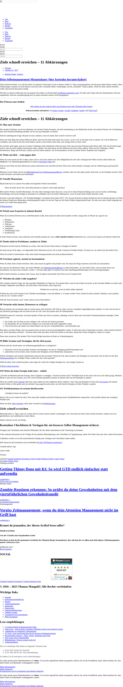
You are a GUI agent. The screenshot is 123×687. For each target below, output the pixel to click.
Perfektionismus (49, 404)
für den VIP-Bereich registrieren (49, 442)
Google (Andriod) (71, 111)
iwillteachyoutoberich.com (68, 93)
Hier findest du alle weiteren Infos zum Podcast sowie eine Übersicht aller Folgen (61, 106)
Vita (6, 19)
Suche (2, 45)
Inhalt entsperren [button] (6, 669)
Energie (22, 382)
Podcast (8, 24)
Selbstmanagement (7, 358)
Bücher (7, 26)
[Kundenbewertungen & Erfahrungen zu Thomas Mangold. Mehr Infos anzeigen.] (61, 579)
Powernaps (104, 382)
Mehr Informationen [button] (7, 667)
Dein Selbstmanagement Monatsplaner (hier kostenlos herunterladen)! (43, 79)
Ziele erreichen (17, 404)
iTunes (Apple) (58, 111)
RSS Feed (93, 111)
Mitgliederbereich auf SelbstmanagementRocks (44, 172)
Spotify (82, 111)
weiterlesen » (5, 479)
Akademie (9, 28)
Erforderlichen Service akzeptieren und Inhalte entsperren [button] (21, 671)
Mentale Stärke (10, 74)
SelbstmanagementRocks (53, 268)
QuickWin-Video (45, 162)
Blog (7, 21)
